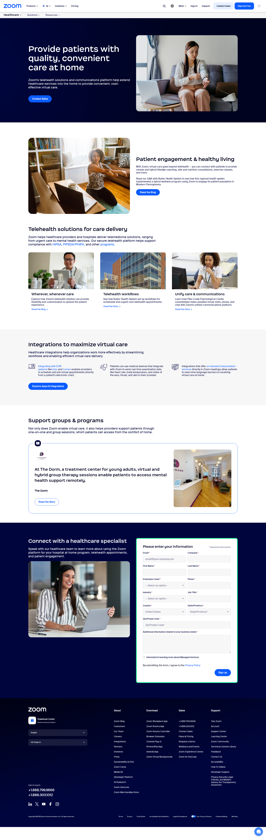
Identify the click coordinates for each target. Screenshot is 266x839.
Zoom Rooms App (155, 726)
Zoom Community (220, 741)
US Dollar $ (35, 742)
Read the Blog (148, 192)
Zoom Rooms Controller (158, 731)
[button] (258, 831)
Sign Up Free (244, 6)
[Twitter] (37, 804)
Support (206, 6)
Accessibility (217, 761)
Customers (119, 726)
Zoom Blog (119, 721)
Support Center (218, 731)
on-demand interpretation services (209, 368)
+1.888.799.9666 (41, 790)
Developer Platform (123, 777)
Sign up (222, 672)
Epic (54, 369)
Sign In (194, 6)
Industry (147, 592)
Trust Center (141, 816)
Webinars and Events (189, 746)
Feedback (216, 751)
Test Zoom (216, 721)
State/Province (196, 605)
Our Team (119, 731)
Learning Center (219, 736)
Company (193, 553)
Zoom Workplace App (156, 721)
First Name (149, 566)
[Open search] (164, 6)
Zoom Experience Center (191, 751)
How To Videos (218, 766)
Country (147, 605)
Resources (51, 15)
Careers (118, 736)
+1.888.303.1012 (40, 795)
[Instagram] (57, 804)
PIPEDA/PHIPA (73, 244)
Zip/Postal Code (151, 619)
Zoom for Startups (188, 756)
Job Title (193, 592)
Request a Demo (187, 741)
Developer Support (220, 772)
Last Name (194, 566)
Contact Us (216, 756)
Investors (118, 751)
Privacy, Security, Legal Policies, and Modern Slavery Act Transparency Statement (223, 781)
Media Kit (118, 772)
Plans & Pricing (186, 736)
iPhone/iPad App (154, 746)
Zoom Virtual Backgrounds (159, 756)
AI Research (120, 782)
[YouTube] (44, 804)
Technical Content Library (223, 746)
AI (47, 6)
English (34, 732)
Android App (152, 751)
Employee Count (152, 579)
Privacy (129, 816)
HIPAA (57, 244)
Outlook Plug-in (153, 741)
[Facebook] (50, 804)
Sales (182, 710)
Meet (181, 6)
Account (215, 726)
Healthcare (11, 15)
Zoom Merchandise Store (126, 792)
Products (31, 6)
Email (146, 553)
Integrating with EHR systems (49, 368)
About (117, 710)
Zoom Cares (120, 766)
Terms (121, 816)
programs (107, 244)
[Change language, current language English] (172, 6)
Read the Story (48, 501)
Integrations (120, 741)
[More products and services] (259, 6)
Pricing (74, 6)
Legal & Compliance (180, 816)
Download (152, 710)
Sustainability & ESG (124, 761)
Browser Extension (155, 736)
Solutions (59, 6)
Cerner (67, 369)
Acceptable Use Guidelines (159, 816)
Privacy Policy (192, 665)
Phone (191, 579)
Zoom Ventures (121, 787)
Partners (118, 746)
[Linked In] (30, 804)
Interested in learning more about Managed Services (172, 657)
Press (116, 756)
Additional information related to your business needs (170, 632)
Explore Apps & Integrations (50, 386)
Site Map (235, 816)
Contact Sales (224, 6)
